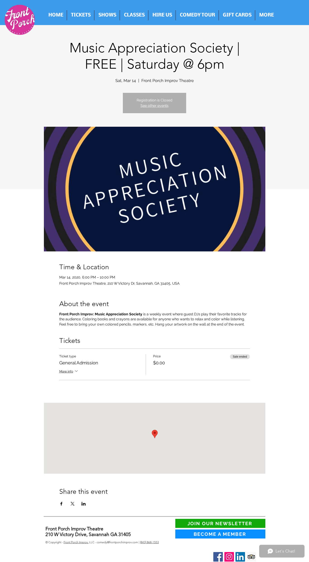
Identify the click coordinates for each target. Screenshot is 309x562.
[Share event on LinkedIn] (83, 504)
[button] (162, 15)
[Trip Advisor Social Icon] (251, 557)
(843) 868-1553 (149, 542)
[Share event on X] (72, 504)
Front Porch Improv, (76, 542)
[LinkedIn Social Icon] (240, 557)
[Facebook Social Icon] (218, 557)
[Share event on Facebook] (61, 504)
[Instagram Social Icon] (229, 557)
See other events (154, 105)
